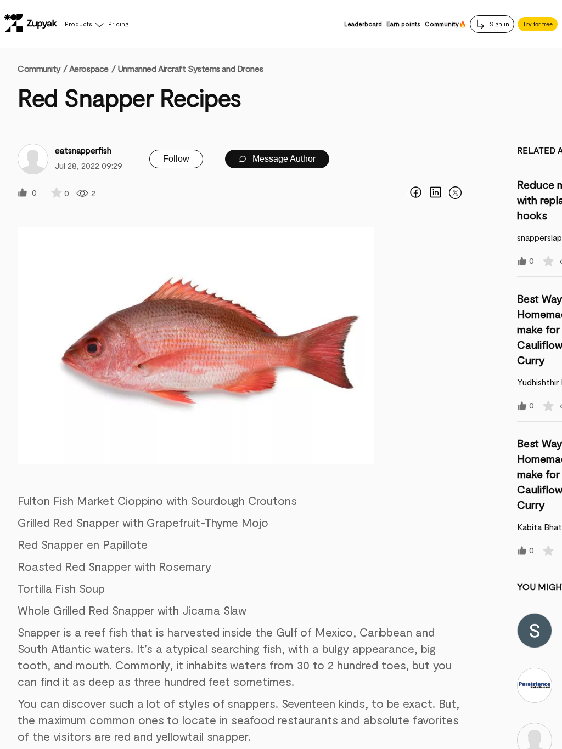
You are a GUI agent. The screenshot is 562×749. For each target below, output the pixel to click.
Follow (176, 158)
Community (42, 68)
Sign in (498, 23)
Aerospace (89, 68)
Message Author (283, 158)
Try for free (537, 24)
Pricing (118, 23)
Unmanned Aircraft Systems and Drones (190, 68)
